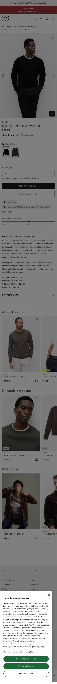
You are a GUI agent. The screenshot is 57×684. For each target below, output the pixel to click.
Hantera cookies (26, 674)
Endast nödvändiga (26, 666)
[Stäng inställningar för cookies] (49, 595)
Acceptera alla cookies (26, 659)
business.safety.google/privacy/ (32, 646)
